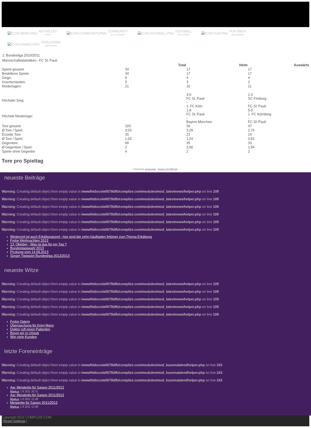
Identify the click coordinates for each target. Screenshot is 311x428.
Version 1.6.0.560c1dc (168, 169)
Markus (14, 391)
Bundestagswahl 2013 (27, 248)
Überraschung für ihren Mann (32, 325)
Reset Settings (14, 421)
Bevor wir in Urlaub (24, 333)
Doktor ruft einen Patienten (30, 329)
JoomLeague (150, 169)
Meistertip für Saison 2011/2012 (34, 403)
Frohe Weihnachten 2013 (29, 240)
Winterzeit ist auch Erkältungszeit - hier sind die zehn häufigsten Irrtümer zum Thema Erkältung (81, 237)
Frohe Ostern (20, 321)
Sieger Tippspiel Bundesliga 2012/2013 (40, 256)
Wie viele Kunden (23, 337)
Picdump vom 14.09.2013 (29, 252)
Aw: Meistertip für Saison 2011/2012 (37, 387)
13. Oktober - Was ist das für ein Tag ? (38, 244)
